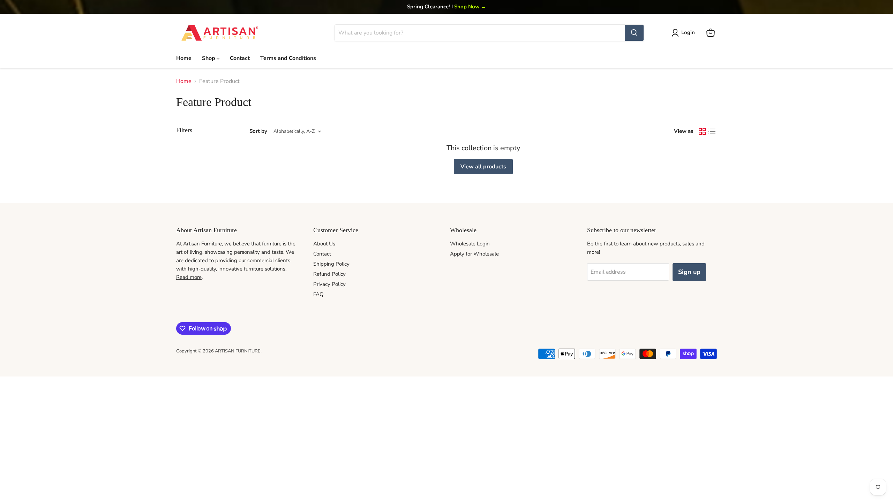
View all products (483, 166)
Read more (189, 277)
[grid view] (702, 131)
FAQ (318, 294)
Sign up (689, 272)
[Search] (634, 33)
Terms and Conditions (288, 58)
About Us (324, 243)
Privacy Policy (329, 284)
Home (184, 58)
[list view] (712, 131)
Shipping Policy (331, 263)
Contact (240, 58)
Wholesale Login (470, 243)
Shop (209, 58)
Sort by (258, 131)
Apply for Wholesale (474, 253)
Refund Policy (329, 274)
